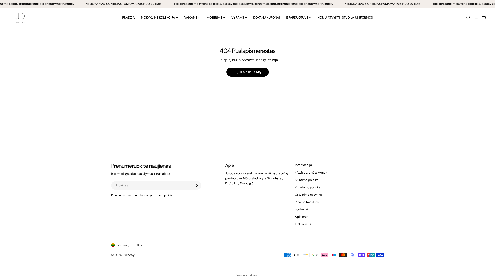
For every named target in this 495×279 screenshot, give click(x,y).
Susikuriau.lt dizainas (247, 275)
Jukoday (128, 255)
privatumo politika (161, 195)
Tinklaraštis (303, 224)
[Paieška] (468, 18)
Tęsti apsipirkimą (247, 72)
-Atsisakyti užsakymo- (311, 172)
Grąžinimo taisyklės (309, 195)
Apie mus (301, 217)
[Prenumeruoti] (197, 185)
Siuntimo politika (306, 180)
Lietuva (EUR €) (128, 245)
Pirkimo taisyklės (307, 202)
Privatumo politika (307, 187)
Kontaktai (301, 209)
